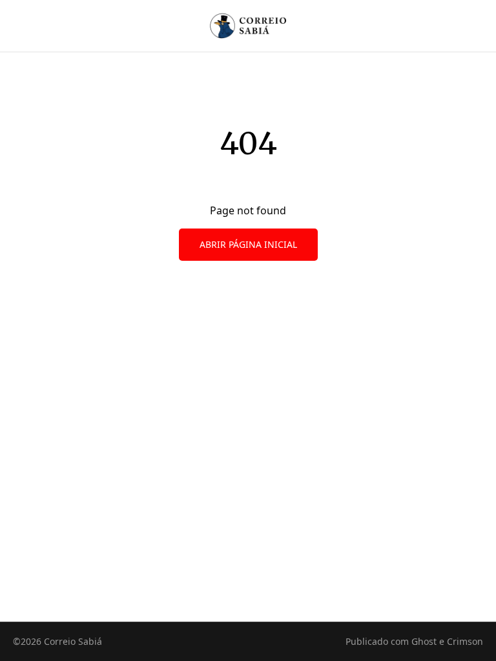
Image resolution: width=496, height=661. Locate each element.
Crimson (465, 641)
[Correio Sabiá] (248, 26)
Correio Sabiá (73, 641)
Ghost (424, 641)
